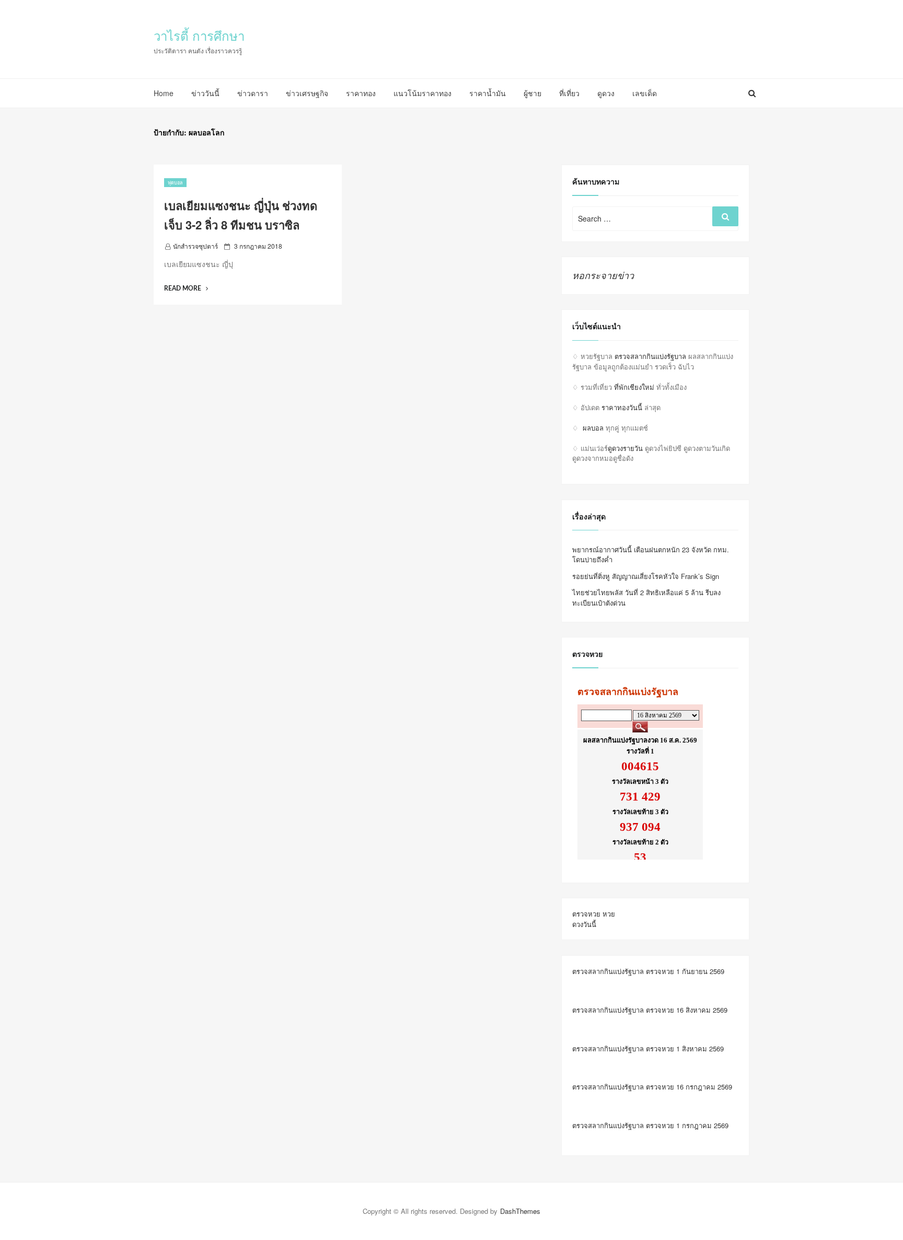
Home (163, 93)
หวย (609, 914)
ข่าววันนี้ (205, 93)
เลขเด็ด (644, 93)
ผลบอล (593, 428)
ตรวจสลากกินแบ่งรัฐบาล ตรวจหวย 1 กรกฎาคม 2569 (650, 1125)
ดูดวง (606, 93)
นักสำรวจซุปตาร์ (195, 245)
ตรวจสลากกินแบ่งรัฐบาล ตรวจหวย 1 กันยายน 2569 (648, 971)
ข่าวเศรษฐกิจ (307, 93)
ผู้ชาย (532, 93)
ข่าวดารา (252, 93)
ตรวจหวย (586, 914)
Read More (186, 288)
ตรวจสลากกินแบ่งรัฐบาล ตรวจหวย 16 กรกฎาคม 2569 (652, 1087)
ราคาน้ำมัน (487, 93)
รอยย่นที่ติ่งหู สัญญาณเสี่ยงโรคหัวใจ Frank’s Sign (645, 576)
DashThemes (520, 1211)
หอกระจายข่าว (603, 275)
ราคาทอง (361, 93)
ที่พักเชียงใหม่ (634, 387)
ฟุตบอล (175, 182)
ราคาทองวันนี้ (621, 407)
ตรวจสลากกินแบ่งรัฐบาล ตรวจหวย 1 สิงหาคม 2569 (648, 1048)
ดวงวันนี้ (584, 924)
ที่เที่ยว (569, 93)
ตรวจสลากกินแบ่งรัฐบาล (650, 356)
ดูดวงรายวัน (625, 448)
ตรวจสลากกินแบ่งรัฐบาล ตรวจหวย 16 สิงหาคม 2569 (649, 1010)
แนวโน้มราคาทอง (422, 93)
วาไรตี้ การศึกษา (199, 35)
